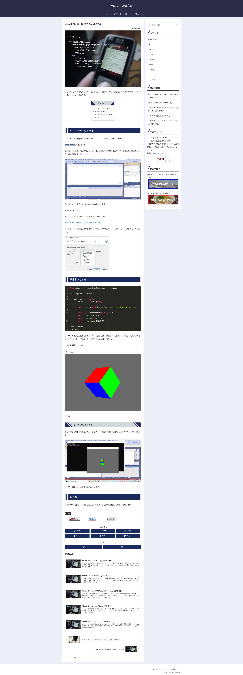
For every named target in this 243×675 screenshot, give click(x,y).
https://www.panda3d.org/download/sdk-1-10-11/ (83, 223)
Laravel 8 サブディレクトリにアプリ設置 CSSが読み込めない (163, 109)
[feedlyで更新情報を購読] (83, 547)
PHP (149, 75)
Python (68, 513)
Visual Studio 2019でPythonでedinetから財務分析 (163, 96)
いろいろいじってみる (104, 114)
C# (149, 45)
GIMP (152, 55)
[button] (177, 25)
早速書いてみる (100, 111)
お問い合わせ (175, 669)
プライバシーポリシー (162, 669)
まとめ (97, 117)
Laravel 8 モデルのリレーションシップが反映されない (163, 122)
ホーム (152, 669)
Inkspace (153, 60)
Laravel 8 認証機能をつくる (159, 116)
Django (152, 70)
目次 (99, 103)
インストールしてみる (102, 108)
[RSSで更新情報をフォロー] (122, 547)
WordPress (152, 40)
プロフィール (157, 153)
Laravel (152, 80)
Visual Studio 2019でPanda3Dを (160, 103)
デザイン (151, 50)
